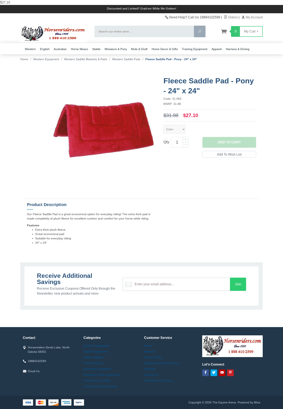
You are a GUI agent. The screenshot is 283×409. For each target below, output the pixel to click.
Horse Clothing (93, 363)
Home (24, 59)
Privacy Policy (153, 357)
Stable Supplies (93, 357)
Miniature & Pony (116, 49)
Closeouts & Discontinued (100, 386)
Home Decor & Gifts (165, 49)
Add (229, 142)
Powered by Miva (249, 402)
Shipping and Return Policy (161, 363)
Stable (96, 49)
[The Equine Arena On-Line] (55, 34)
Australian (60, 49)
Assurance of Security (158, 380)
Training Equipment (194, 49)
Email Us (34, 371)
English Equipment (95, 351)
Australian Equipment (97, 369)
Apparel (217, 49)
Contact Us (151, 374)
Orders (232, 17)
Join (238, 284)
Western (30, 49)
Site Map (150, 369)
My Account (254, 17)
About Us (150, 351)
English (45, 49)
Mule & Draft (139, 49)
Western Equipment (96, 345)
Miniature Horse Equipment (101, 374)
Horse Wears (79, 49)
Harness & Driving (237, 49)
